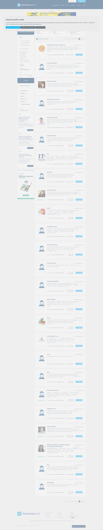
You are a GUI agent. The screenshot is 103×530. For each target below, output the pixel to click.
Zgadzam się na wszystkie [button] (13, 27)
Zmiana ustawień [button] (40, 27)
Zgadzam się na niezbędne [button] (27, 27)
